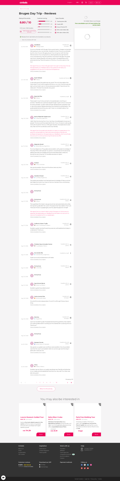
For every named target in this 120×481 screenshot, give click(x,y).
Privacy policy (94, 479)
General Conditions (79, 479)
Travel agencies (64, 452)
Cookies (100, 479)
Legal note (87, 479)
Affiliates (62, 450)
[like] (44, 404)
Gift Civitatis (21, 454)
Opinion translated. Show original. (38, 71)
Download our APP (45, 462)
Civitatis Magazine (44, 450)
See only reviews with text (29, 39)
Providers (62, 448)
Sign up (98, 2)
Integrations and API (66, 454)
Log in (91, 2)
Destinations (42, 448)
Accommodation (64, 456)
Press (19, 450)
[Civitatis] (23, 2)
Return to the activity (24, 8)
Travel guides (42, 452)
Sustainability (22, 452)
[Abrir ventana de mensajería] (3, 477)
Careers (62, 458)
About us (20, 448)
